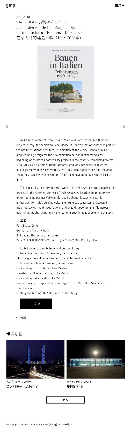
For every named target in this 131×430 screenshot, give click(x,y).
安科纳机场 (75, 387)
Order (38, 303)
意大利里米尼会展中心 (22, 387)
